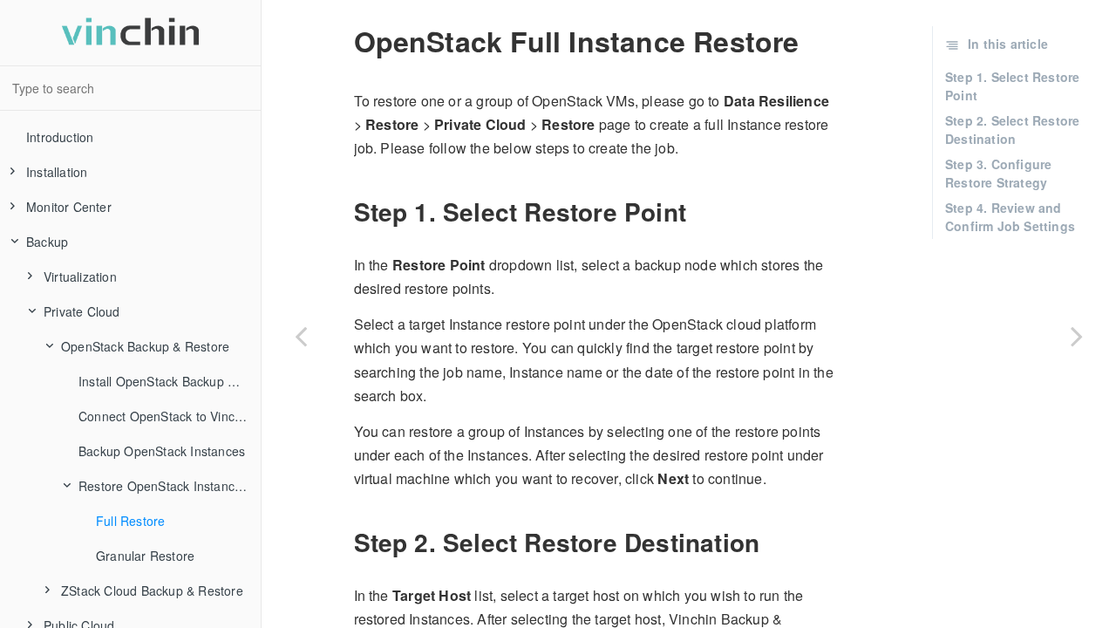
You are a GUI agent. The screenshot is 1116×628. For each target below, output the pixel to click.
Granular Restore (145, 555)
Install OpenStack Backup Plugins (169, 381)
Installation (56, 172)
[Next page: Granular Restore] (1077, 336)
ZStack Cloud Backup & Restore (152, 590)
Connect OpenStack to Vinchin (165, 416)
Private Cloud (82, 311)
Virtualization (80, 276)
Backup (47, 241)
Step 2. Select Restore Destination (1012, 129)
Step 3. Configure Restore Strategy (998, 173)
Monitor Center (69, 206)
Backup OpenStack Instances (161, 451)
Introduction (59, 137)
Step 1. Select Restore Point (1012, 86)
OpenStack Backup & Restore (145, 346)
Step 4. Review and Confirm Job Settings (1010, 217)
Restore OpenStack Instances (163, 486)
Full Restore (130, 520)
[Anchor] (343, 212)
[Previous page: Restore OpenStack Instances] (301, 336)
